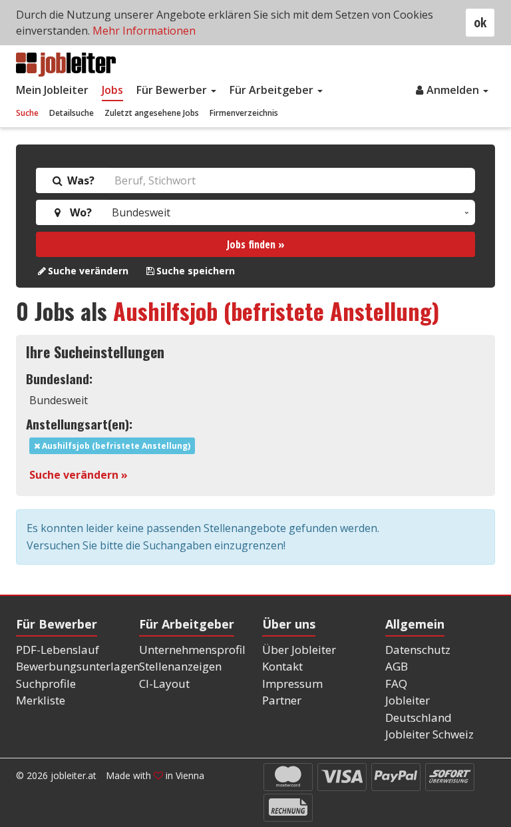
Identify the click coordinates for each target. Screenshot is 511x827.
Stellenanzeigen (180, 666)
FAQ (396, 683)
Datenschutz (417, 649)
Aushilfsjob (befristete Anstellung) (276, 311)
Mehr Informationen (144, 30)
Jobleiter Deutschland (418, 708)
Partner (281, 700)
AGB (396, 666)
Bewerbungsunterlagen (78, 666)
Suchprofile (46, 683)
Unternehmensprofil (192, 649)
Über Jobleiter (299, 649)
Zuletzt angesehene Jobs (151, 113)
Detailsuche (71, 113)
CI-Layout (164, 683)
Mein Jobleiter (52, 90)
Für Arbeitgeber (273, 90)
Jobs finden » (256, 244)
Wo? (78, 212)
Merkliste (40, 700)
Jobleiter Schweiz (429, 734)
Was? (79, 180)
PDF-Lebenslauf (57, 649)
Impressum (292, 683)
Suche (27, 113)
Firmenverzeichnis (244, 113)
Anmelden (454, 90)
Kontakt (282, 666)
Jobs (112, 90)
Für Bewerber (173, 90)
